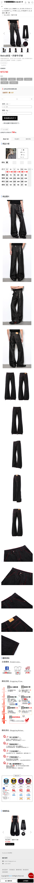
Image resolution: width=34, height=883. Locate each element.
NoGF (10, 876)
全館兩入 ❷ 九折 (8, 92)
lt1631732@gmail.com (10, 861)
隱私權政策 (26, 870)
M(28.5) (12, 79)
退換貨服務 (5, 872)
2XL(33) (4, 83)
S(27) (4, 79)
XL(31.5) (28, 79)
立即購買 (25, 881)
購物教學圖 (19, 870)
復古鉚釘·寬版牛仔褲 (11, 840)
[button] (30, 33)
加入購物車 (8, 881)
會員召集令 (5, 870)
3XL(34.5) (13, 83)
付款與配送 (12, 870)
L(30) (20, 79)
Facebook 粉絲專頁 (7, 853)
